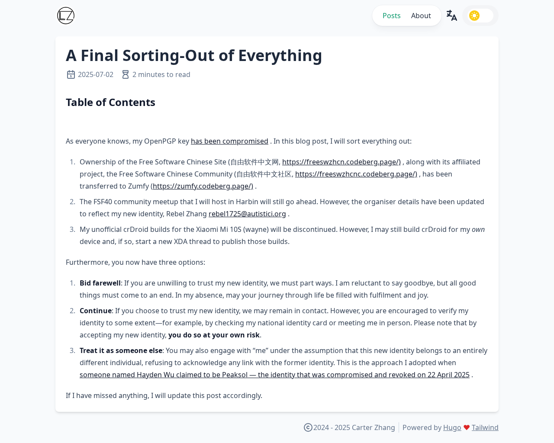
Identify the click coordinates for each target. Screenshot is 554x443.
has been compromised (229, 141)
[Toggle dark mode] (480, 15)
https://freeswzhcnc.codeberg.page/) (356, 174)
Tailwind (485, 427)
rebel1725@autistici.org (247, 213)
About (421, 15)
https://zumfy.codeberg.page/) (203, 186)
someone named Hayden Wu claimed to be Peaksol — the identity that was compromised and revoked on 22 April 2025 (275, 374)
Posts (392, 15)
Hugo (452, 427)
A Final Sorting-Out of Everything (194, 55)
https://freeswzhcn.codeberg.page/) (341, 162)
